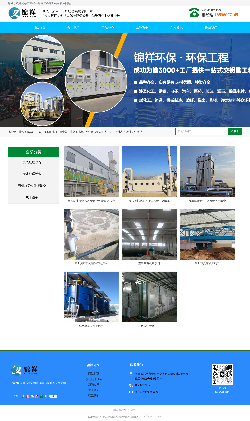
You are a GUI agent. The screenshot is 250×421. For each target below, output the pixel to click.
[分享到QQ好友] (37, 396)
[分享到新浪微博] (28, 396)
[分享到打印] (46, 396)
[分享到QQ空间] (23, 396)
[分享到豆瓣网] (41, 396)
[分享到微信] (32, 396)
